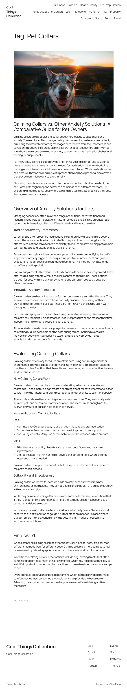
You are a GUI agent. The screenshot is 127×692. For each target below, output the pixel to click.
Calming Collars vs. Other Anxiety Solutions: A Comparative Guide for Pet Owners (62, 126)
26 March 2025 (21, 600)
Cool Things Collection (13, 11)
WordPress (115, 684)
